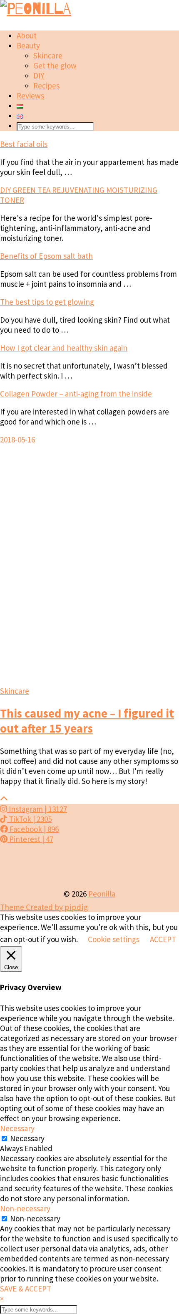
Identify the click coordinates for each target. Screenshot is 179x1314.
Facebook (33, 829)
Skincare (47, 56)
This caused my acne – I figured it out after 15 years (87, 721)
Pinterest (30, 839)
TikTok (29, 819)
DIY (38, 76)
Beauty (28, 45)
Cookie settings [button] (113, 939)
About (27, 35)
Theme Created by (44, 907)
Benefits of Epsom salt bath (46, 256)
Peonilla (101, 894)
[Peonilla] (35, 9)
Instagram (37, 809)
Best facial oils (23, 144)
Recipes (46, 86)
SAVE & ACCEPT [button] (25, 1289)
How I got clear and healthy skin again (63, 348)
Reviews (30, 96)
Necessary (27, 1138)
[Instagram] (22, 866)
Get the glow (55, 66)
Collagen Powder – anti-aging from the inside (76, 394)
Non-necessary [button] (25, 1208)
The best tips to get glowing (47, 302)
